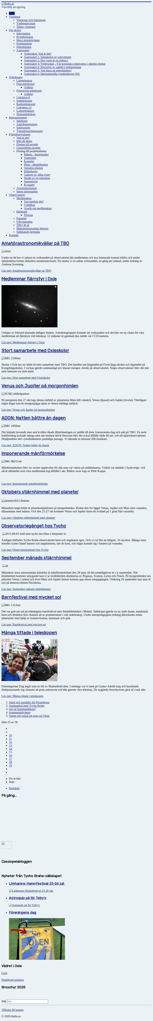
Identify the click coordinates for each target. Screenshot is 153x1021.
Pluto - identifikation (36, 164)
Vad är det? (23, 137)
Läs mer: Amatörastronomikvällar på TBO (26, 270)
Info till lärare (24, 141)
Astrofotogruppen (26, 124)
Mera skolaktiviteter (28, 40)
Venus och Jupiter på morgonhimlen (39, 385)
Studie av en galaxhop (37, 178)
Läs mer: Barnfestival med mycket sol (23, 624)
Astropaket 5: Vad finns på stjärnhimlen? (48, 70)
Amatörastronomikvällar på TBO (35, 243)
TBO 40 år (22, 225)
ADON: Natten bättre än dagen (33, 417)
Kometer (29, 161)
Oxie (4, 973)
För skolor (15, 30)
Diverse (28, 215)
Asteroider (30, 157)
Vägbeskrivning (25, 23)
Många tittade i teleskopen (29, 632)
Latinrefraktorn (25, 110)
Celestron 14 (23, 107)
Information (23, 33)
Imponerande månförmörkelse (33, 453)
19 (10, 765)
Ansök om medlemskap (38, 208)
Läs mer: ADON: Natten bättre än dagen (25, 445)
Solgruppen (23, 127)
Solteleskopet (24, 100)
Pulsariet (21, 218)
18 (10, 762)
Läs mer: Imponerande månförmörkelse (24, 483)
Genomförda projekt (28, 147)
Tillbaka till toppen (12, 1009)
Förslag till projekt (27, 144)
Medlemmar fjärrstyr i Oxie (29, 278)
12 (10, 742)
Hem (12, 13)
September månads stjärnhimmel (36, 557)
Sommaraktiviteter (19, 712)
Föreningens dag (22, 912)
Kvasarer (29, 184)
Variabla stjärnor (33, 168)
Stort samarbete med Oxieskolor (35, 350)
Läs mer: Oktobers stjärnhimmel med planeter (28, 517)
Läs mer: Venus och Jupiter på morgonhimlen (28, 409)
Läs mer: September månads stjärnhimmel (26, 589)
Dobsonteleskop (25, 114)
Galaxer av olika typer (37, 174)
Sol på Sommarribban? (22, 709)
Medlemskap (24, 198)
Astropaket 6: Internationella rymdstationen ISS (52, 73)
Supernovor (31, 181)
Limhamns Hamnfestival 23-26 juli (37, 884)
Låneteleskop (24, 80)
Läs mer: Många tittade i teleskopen (22, 696)
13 (10, 745)
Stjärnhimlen (23, 47)
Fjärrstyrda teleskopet (29, 90)
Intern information (27, 191)
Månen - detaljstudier (36, 154)
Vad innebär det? (34, 201)
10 (10, 735)
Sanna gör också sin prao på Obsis (29, 715)
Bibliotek (21, 211)
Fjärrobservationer (19, 134)
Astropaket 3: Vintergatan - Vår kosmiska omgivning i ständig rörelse (64, 63)
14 (10, 748)
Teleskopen (15, 77)
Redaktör (14, 788)
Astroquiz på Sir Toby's (27, 898)
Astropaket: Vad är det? (37, 53)
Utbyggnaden (24, 221)
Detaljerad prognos (12, 979)
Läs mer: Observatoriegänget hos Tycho (25, 549)
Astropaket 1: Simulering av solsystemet (47, 57)
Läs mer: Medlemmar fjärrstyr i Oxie (23, 342)
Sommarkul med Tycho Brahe (26, 705)
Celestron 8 (23, 97)
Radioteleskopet (25, 104)
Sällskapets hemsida (28, 231)
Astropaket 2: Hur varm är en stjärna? (46, 60)
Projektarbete (24, 43)
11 (10, 738)
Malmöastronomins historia (32, 228)
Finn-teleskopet (25, 84)
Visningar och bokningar (31, 20)
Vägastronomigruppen (29, 131)
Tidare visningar (25, 26)
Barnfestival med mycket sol (31, 597)
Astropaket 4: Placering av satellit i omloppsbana (52, 67)
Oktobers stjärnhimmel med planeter (40, 491)
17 (10, 758)
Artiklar (28, 87)
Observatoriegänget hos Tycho (33, 525)
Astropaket (22, 50)
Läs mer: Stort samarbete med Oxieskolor (25, 377)
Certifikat (29, 205)
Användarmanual (26, 188)
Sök (3, 1001)
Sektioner (22, 120)
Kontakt (13, 235)
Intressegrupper (18, 117)
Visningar (14, 16)
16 (10, 755)
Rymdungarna (24, 36)
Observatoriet (17, 194)
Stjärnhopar (31, 171)
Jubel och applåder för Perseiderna (29, 702)
